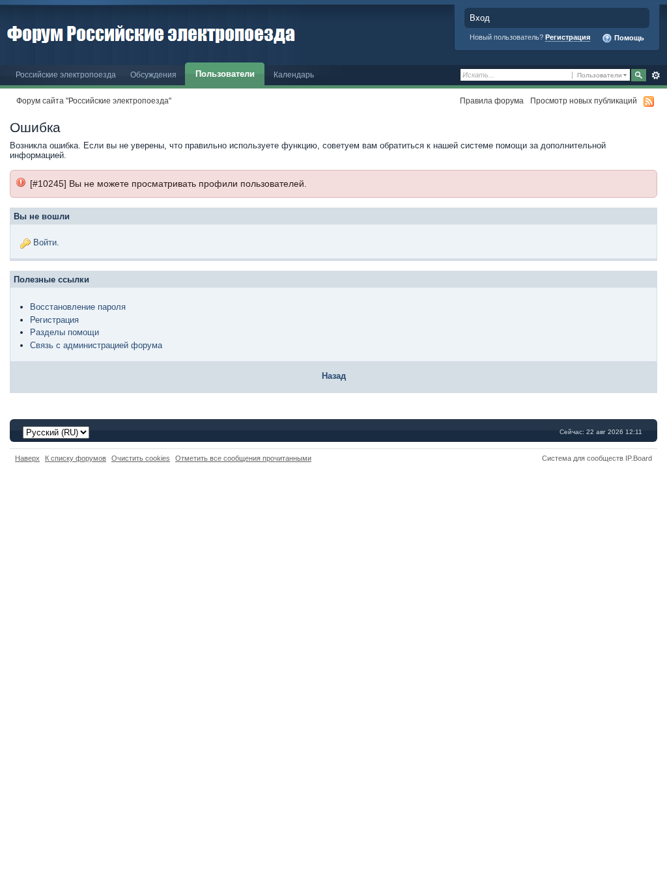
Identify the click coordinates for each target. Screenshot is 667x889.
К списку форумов (75, 458)
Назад (334, 376)
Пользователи (225, 74)
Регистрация (567, 37)
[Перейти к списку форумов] (151, 31)
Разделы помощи (64, 332)
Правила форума (492, 100)
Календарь (294, 74)
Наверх (27, 458)
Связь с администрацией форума (96, 345)
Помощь (628, 38)
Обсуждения (153, 74)
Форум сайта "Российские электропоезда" (93, 100)
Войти (45, 242)
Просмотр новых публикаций (583, 100)
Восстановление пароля (78, 307)
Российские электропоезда (66, 74)
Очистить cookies (140, 458)
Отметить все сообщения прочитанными (243, 458)
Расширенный (655, 75)
